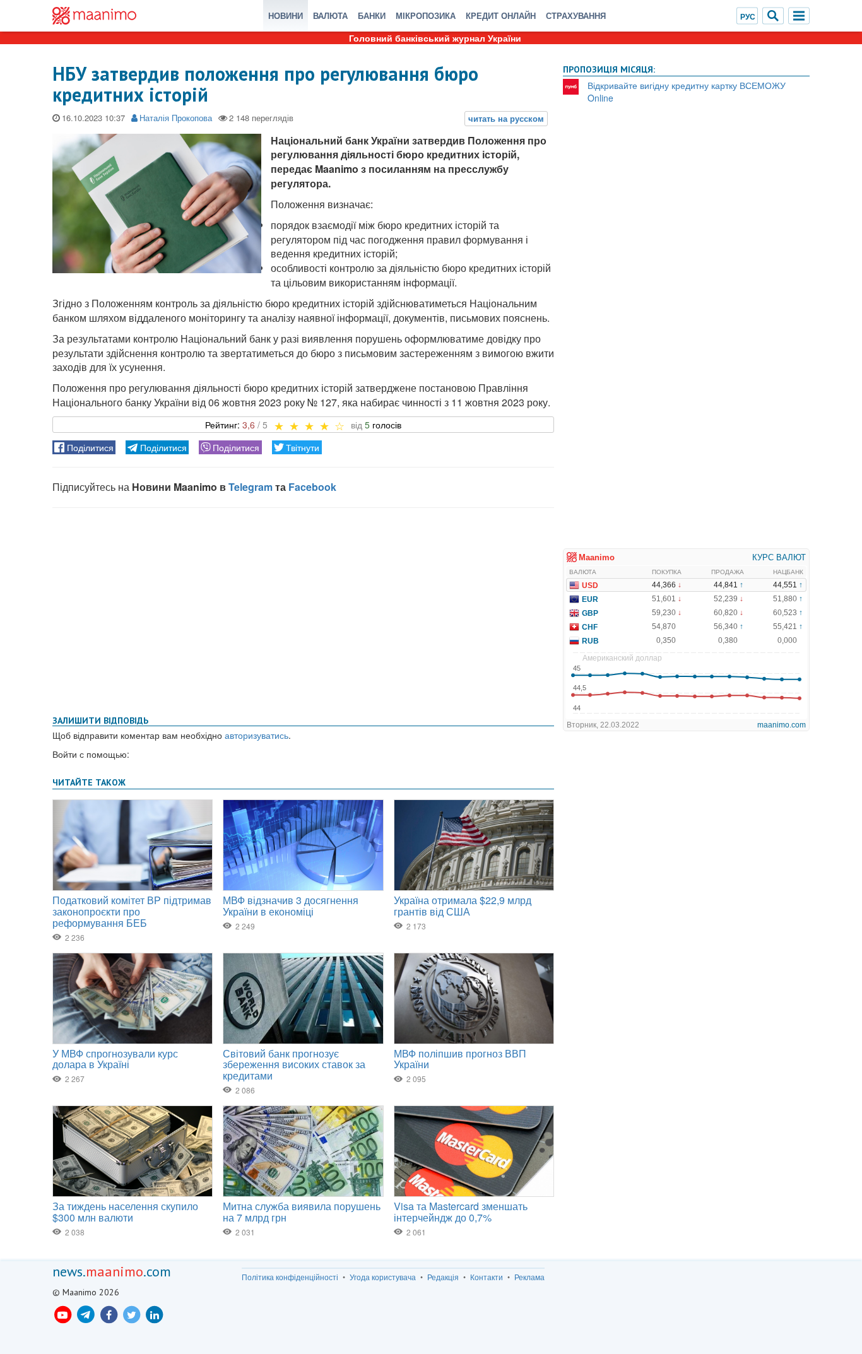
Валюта (330, 15)
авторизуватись (256, 735)
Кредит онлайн (501, 15)
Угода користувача (383, 1277)
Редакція (443, 1277)
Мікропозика (426, 15)
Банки (372, 15)
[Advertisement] (303, 609)
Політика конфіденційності (290, 1277)
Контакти (486, 1277)
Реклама (529, 1277)
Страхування (576, 15)
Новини (285, 15)
